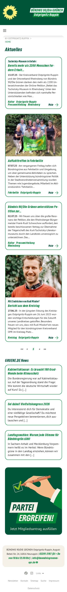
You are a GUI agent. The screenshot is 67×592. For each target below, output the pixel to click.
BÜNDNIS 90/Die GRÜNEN (47, 10)
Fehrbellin (13, 192)
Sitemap (34, 580)
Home (8, 41)
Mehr (50, 104)
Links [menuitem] (38, 573)
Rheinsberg (34, 104)
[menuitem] (13, 580)
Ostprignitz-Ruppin (26, 101)
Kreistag (12, 337)
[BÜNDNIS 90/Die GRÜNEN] (9, 12)
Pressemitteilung (17, 104)
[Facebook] (26, 573)
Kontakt (24, 580)
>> (45, 349)
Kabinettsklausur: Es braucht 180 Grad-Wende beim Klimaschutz (32, 371)
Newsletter (13, 580)
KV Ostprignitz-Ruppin (17, 38)
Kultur (11, 101)
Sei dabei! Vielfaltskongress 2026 (29, 404)
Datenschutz (33, 588)
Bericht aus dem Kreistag (24, 306)
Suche (43, 580)
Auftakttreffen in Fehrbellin (25, 161)
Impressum (54, 580)
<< (22, 349)
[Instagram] (32, 573)
